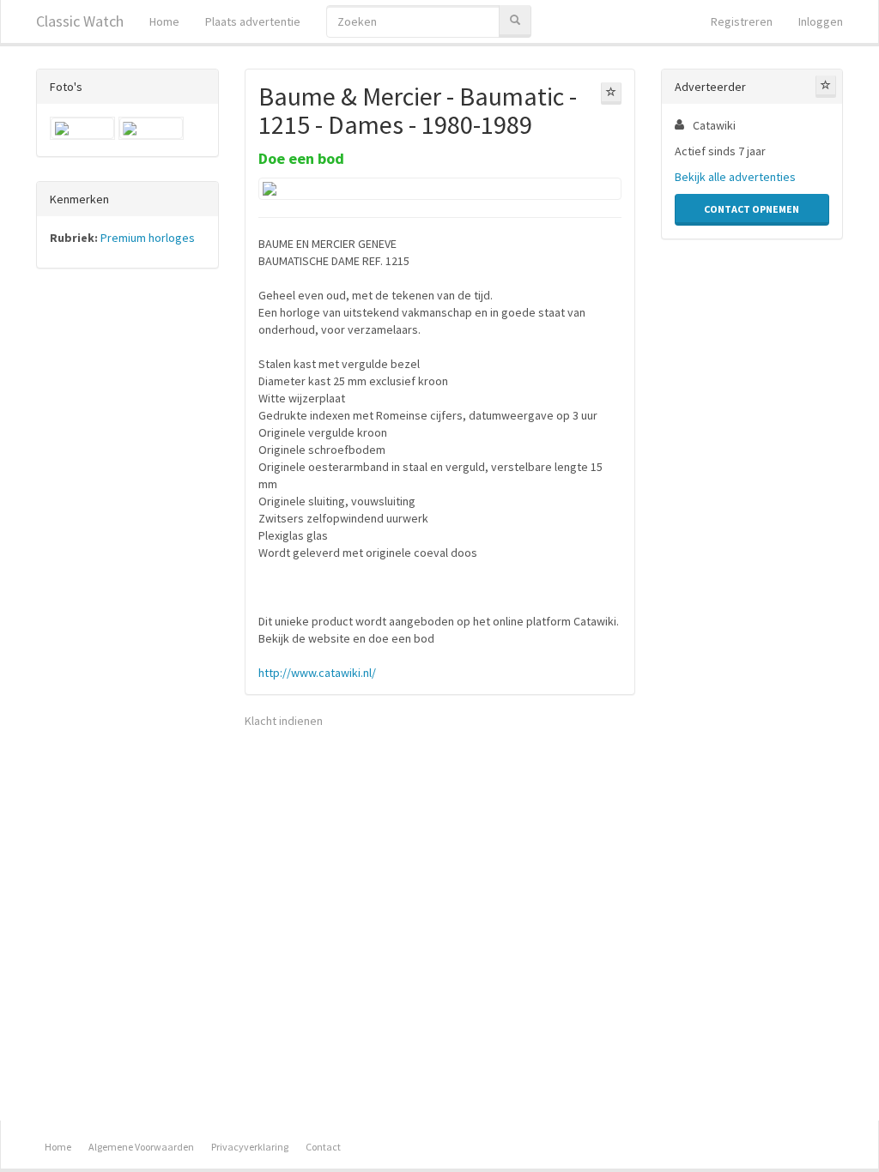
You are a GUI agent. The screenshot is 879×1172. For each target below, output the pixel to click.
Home (164, 21)
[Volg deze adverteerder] (825, 87)
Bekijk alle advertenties (735, 176)
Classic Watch (80, 21)
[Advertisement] (127, 550)
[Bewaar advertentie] (611, 93)
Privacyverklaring (249, 1146)
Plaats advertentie (252, 21)
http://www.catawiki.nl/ (317, 672)
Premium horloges (147, 237)
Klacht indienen (284, 720)
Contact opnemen (751, 208)
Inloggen (820, 21)
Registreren (742, 21)
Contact (323, 1146)
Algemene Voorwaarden (141, 1146)
